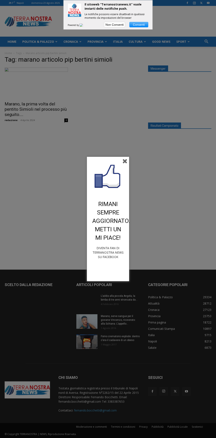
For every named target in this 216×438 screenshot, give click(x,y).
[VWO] (84, 25)
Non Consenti (114, 24)
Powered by (74, 25)
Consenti (139, 24)
